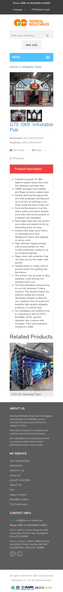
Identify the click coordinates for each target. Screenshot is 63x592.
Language (18, 9)
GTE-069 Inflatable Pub (31, 127)
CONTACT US (17, 470)
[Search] (47, 35)
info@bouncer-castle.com (29, 520)
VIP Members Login (40, 9)
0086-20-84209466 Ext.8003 (32, 525)
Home (14, 67)
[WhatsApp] (13, 554)
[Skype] (20, 554)
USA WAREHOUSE (19, 461)
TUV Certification (18, 504)
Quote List (15, 475)
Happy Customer (18, 494)
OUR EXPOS (16, 465)
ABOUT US (15, 485)
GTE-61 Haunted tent (26, 394)
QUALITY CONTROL (20, 480)
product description (28, 169)
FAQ (12, 489)
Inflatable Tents (31, 67)
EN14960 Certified (19, 499)
